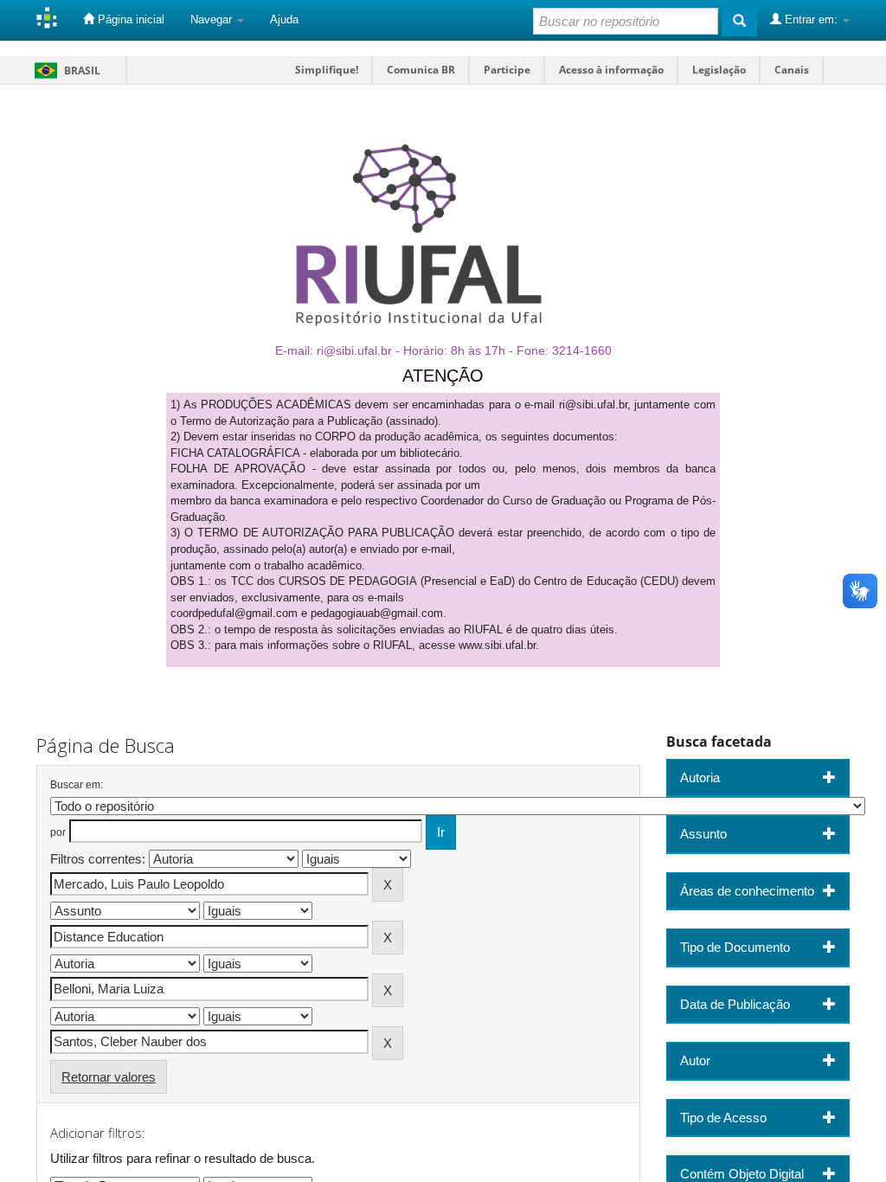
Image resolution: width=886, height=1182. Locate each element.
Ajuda (284, 19)
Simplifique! (326, 69)
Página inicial (129, 19)
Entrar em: (811, 19)
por (58, 832)
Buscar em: (76, 785)
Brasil (64, 70)
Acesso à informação (611, 69)
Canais (791, 69)
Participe (507, 69)
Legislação (719, 69)
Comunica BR (421, 69)
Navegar (212, 19)
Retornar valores (108, 1077)
